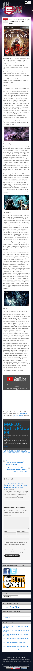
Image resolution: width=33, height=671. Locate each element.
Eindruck (12, 451)
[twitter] (13, 607)
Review (25, 452)
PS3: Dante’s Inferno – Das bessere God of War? (17, 21)
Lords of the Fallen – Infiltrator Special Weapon (14, 649)
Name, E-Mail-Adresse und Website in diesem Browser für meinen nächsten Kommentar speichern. (15, 544)
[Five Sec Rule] (12, 14)
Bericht (24, 450)
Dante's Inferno (6, 451)
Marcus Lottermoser (16, 428)
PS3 (23, 452)
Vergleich (8, 453)
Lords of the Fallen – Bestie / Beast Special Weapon (15, 646)
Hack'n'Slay (8, 452)
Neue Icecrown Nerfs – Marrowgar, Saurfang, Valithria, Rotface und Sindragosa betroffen (15, 462)
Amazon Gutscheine (18, 415)
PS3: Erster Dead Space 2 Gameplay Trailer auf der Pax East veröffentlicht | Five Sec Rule (15, 485)
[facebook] (10, 607)
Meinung (13, 452)
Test (29, 452)
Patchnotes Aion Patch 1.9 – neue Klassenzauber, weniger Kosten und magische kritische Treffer (17, 469)
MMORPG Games (7, 615)
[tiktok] (19, 607)
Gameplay (22, 451)
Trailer (4, 453)
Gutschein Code (23, 413)
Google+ (6, 446)
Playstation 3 (17, 450)
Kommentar (7, 515)
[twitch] (4, 607)
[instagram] (16, 607)
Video (12, 453)
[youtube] (7, 607)
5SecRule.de (23, 657)
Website (6, 537)
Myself (6, 437)
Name (6, 531)
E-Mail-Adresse (21, 531)
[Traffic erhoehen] (24, 668)
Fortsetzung (17, 451)
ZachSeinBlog (6, 617)
